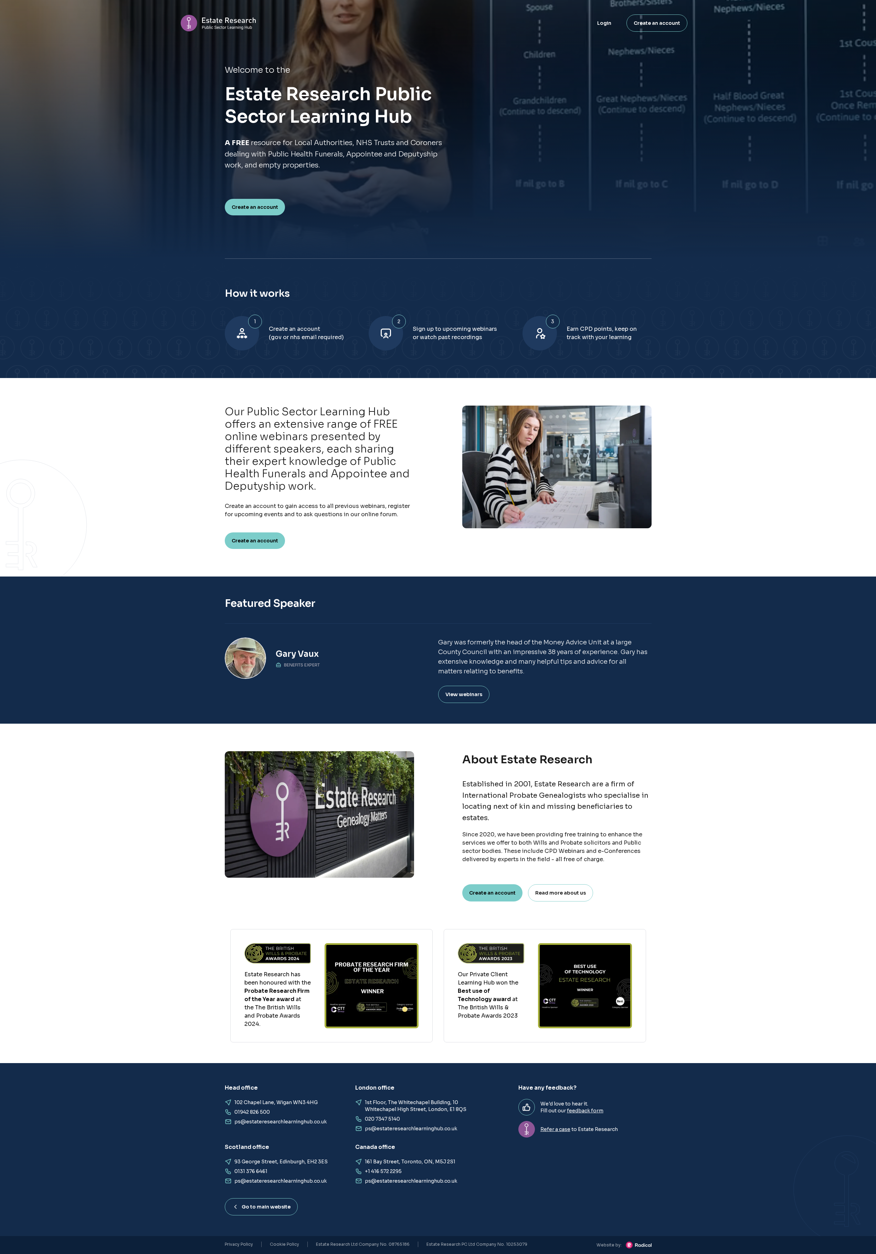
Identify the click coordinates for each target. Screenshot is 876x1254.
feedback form (585, 1111)
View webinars (463, 694)
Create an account (657, 23)
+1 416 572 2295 (383, 1171)
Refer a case (555, 1129)
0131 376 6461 (250, 1171)
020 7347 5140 (382, 1119)
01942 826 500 (252, 1112)
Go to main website (266, 1207)
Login (604, 23)
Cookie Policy (284, 1244)
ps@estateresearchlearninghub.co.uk (280, 1122)
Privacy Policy (239, 1244)
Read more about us (560, 893)
